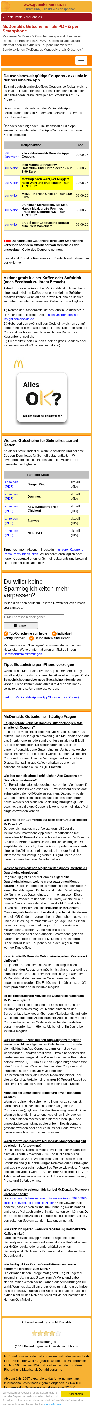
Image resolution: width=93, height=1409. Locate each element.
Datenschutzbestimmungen (23, 654)
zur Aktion (12, 168)
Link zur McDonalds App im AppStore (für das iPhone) (41, 697)
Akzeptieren (76, 1394)
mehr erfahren (52, 1404)
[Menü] (81, 60)
